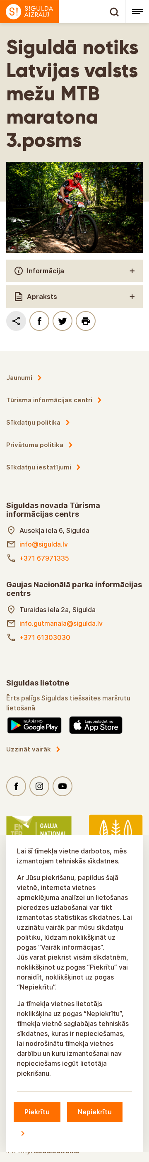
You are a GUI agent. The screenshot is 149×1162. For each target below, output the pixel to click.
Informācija (45, 271)
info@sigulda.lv (43, 544)
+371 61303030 (44, 637)
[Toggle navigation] (137, 11)
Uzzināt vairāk (28, 749)
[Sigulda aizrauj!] (62, 11)
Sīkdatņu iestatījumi (38, 467)
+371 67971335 (44, 558)
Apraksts (42, 296)
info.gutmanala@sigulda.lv (61, 623)
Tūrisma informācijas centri (49, 400)
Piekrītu (37, 1112)
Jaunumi (19, 378)
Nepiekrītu (95, 1112)
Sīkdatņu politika (33, 422)
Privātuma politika (34, 445)
